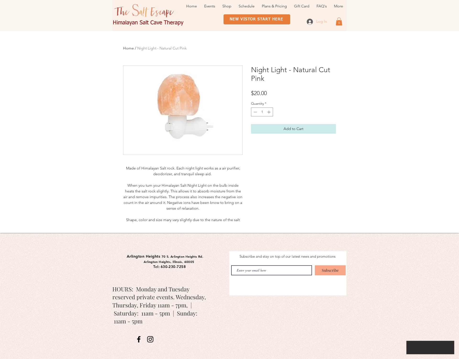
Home (128, 48)
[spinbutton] (262, 112)
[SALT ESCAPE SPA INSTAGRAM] (150, 339)
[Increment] (269, 112)
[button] (339, 21)
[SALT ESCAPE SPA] (139, 339)
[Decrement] (255, 112)
